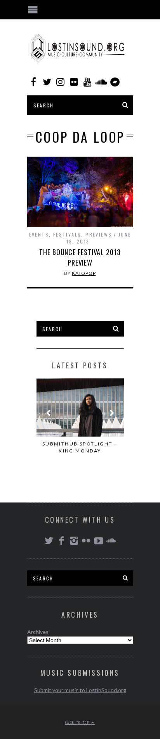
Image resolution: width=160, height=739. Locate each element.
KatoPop (84, 273)
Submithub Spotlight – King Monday (80, 447)
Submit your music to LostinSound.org (80, 690)
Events (39, 234)
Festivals (67, 234)
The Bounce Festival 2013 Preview (80, 257)
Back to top (78, 722)
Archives (38, 631)
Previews (98, 234)
